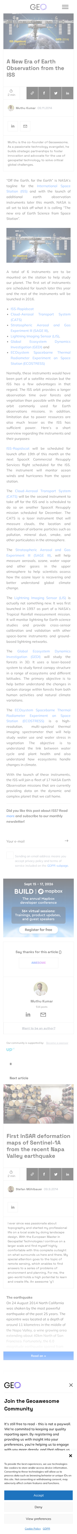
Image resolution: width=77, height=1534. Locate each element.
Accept (39, 1495)
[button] (70, 1456)
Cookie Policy (33, 1528)
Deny (38, 1507)
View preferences (38, 1519)
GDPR (46, 1528)
